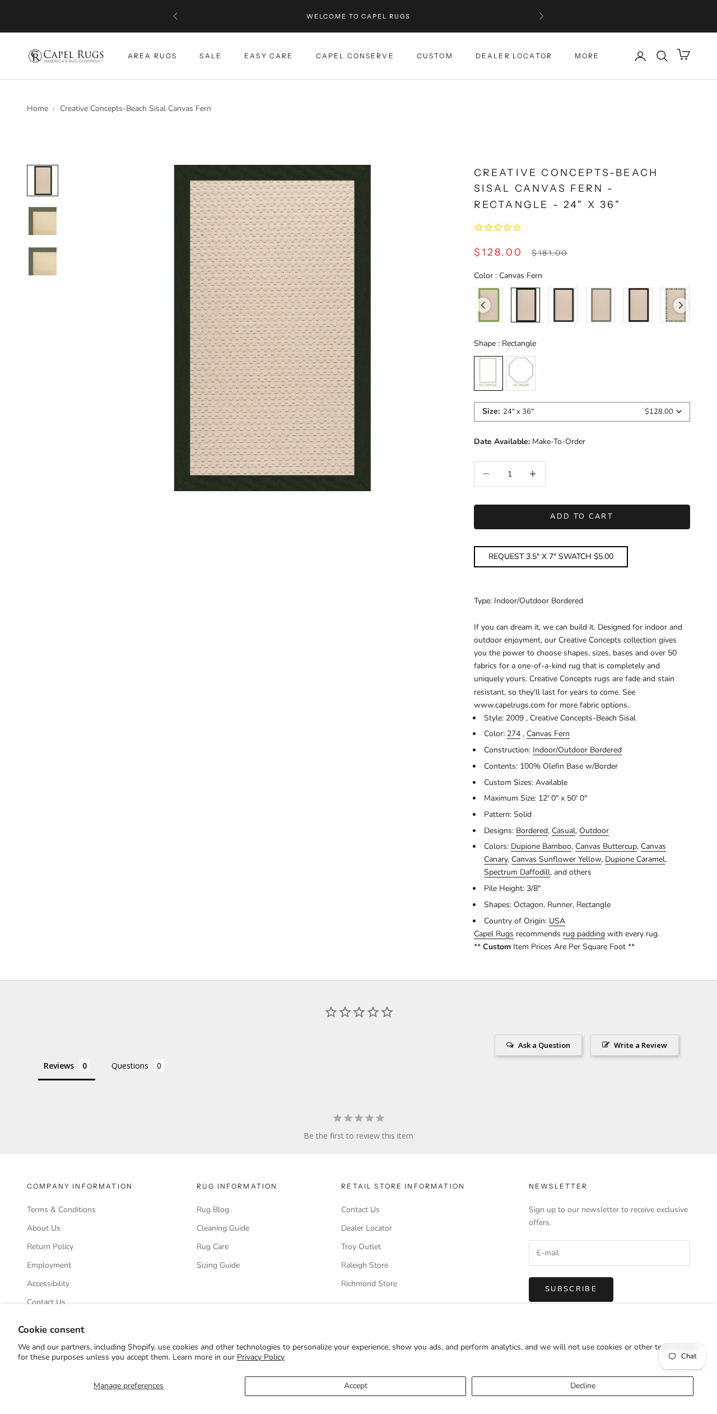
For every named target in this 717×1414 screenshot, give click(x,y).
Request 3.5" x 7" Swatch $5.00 (550, 556)
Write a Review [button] (640, 1045)
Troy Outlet (361, 1246)
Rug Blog (213, 1209)
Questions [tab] (129, 1065)
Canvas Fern (548, 733)
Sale (210, 56)
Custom (435, 56)
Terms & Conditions (61, 1209)
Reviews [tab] (59, 1065)
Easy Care (268, 56)
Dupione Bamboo (541, 846)
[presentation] (483, 305)
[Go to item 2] (42, 261)
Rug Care (213, 1246)
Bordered (532, 830)
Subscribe (571, 1289)
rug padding (584, 933)
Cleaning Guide (223, 1228)
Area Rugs (152, 56)
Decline (582, 1385)
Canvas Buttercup (606, 846)
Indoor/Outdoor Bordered (577, 750)
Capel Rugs (494, 933)
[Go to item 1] (42, 221)
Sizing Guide (218, 1265)
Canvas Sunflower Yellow (556, 859)
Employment (49, 1265)
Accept (355, 1385)
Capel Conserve (355, 56)
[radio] (525, 305)
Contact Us (46, 1302)
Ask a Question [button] (544, 1045)
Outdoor (594, 830)
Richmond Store (369, 1283)
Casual (563, 830)
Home (37, 108)
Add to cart (581, 516)
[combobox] (582, 412)
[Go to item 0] (42, 180)
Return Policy (50, 1246)
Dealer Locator (514, 56)
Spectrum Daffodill (517, 872)
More (587, 56)
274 (513, 733)
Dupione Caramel (635, 859)
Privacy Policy (261, 1357)
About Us (43, 1228)
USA (557, 921)
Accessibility (48, 1283)
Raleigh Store (364, 1265)
